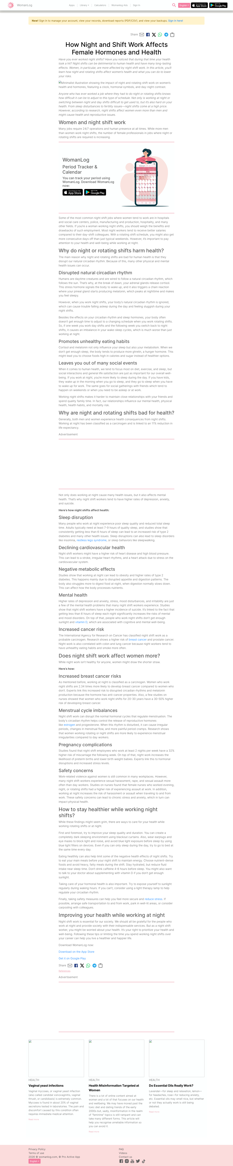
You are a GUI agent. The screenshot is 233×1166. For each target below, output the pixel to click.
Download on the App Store (76, 951)
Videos (123, 1153)
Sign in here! (175, 20)
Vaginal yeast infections (46, 1085)
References (64, 971)
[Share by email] (141, 34)
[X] (154, 34)
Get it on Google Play (72, 958)
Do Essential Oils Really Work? (171, 1085)
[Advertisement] (116, 464)
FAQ (121, 1149)
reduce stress (153, 899)
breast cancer (138, 639)
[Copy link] (172, 34)
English (183, 5)
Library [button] (83, 5)
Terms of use (36, 1153)
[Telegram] (166, 34)
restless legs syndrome (92, 540)
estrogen (69, 724)
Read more (34, 1119)
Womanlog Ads (119, 5)
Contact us (125, 1156)
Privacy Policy (37, 1149)
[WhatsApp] (160, 34)
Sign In (136, 5)
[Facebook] (148, 34)
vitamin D (81, 622)
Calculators (100, 5)
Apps (72, 5)
